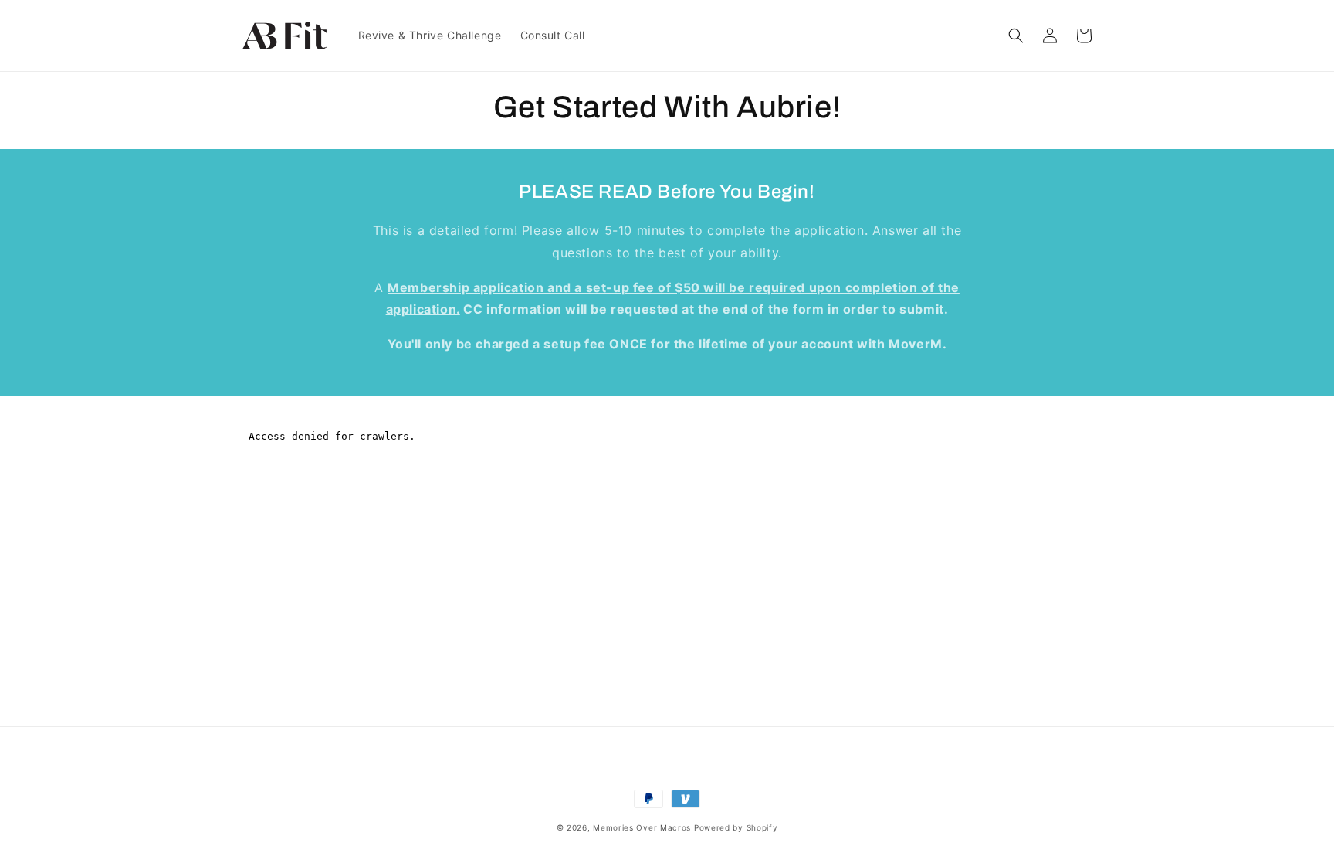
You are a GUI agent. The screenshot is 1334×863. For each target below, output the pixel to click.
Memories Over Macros (642, 827)
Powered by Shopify (736, 827)
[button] (1016, 36)
